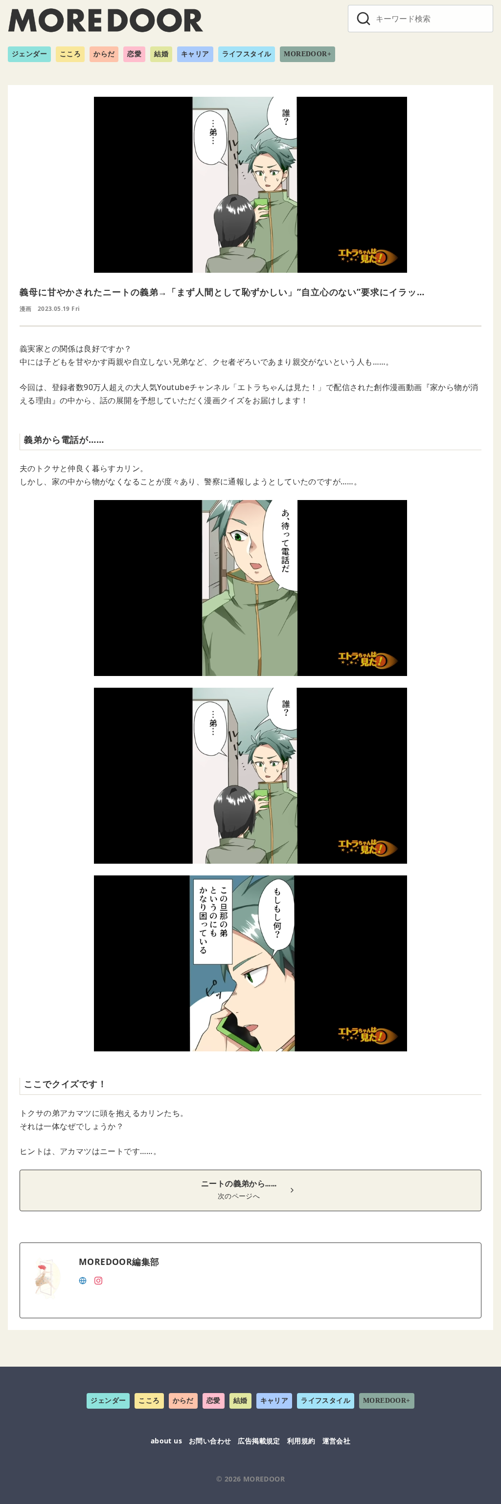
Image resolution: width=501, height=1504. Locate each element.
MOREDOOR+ (307, 54)
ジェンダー (29, 54)
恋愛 (134, 54)
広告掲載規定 (259, 1440)
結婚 (161, 54)
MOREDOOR (264, 1478)
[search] (363, 18)
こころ (70, 54)
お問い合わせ (210, 1440)
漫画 (26, 309)
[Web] (83, 1279)
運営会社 (336, 1440)
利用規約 (301, 1440)
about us (166, 1440)
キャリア (195, 54)
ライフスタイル (247, 54)
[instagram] (98, 1279)
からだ (103, 54)
